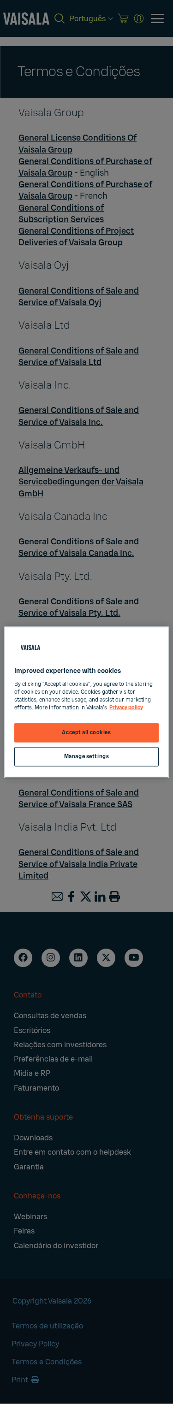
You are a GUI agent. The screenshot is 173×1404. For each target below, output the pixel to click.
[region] (86, 702)
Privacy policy (126, 707)
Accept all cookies (86, 732)
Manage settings (86, 756)
